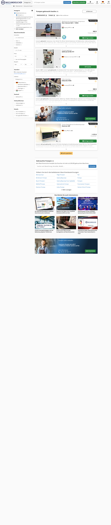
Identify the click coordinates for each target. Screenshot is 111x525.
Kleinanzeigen (20, 103)
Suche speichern (67, 153)
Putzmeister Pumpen (84, 184)
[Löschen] (46, 15)
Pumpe (80, 178)
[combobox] (23, 79)
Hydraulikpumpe (61, 178)
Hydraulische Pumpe (63, 184)
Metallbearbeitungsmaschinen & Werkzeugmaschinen (24, 17)
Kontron (19, 45)
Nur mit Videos (20, 113)
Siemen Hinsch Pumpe (84, 187)
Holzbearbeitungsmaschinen (23, 24)
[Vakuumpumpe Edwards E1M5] (48, 87)
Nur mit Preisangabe (21, 59)
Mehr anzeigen (66, 190)
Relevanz (89, 11)
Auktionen (19, 105)
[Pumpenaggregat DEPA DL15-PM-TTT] (48, 59)
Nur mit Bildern (20, 111)
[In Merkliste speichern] (96, 23)
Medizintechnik (21, 13)
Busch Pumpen (40, 181)
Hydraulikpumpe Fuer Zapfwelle (66, 181)
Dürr (18, 41)
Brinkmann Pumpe (41, 178)
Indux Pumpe (60, 187)
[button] (108, 2)
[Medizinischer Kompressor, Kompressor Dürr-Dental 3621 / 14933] (48, 30)
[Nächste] (59, 30)
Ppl (78, 175)
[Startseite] (13, 6)
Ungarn (20, 90)
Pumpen (20, 15)
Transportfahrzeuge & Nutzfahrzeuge (21, 21)
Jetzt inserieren (90, 118)
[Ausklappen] (66, 46)
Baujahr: (16, 62)
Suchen (68, 2)
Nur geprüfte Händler (22, 115)
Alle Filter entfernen (63, 15)
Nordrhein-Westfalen (24, 84)
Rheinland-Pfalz (22, 86)
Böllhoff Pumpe (40, 184)
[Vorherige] (37, 30)
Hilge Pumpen (61, 175)
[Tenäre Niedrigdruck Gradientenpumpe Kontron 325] (48, 133)
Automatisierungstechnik (24, 27)
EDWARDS (19, 43)
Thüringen (21, 88)
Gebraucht (19, 97)
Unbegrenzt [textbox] (18, 79)
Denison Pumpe (40, 187)
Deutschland (20, 73)
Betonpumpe (40, 175)
